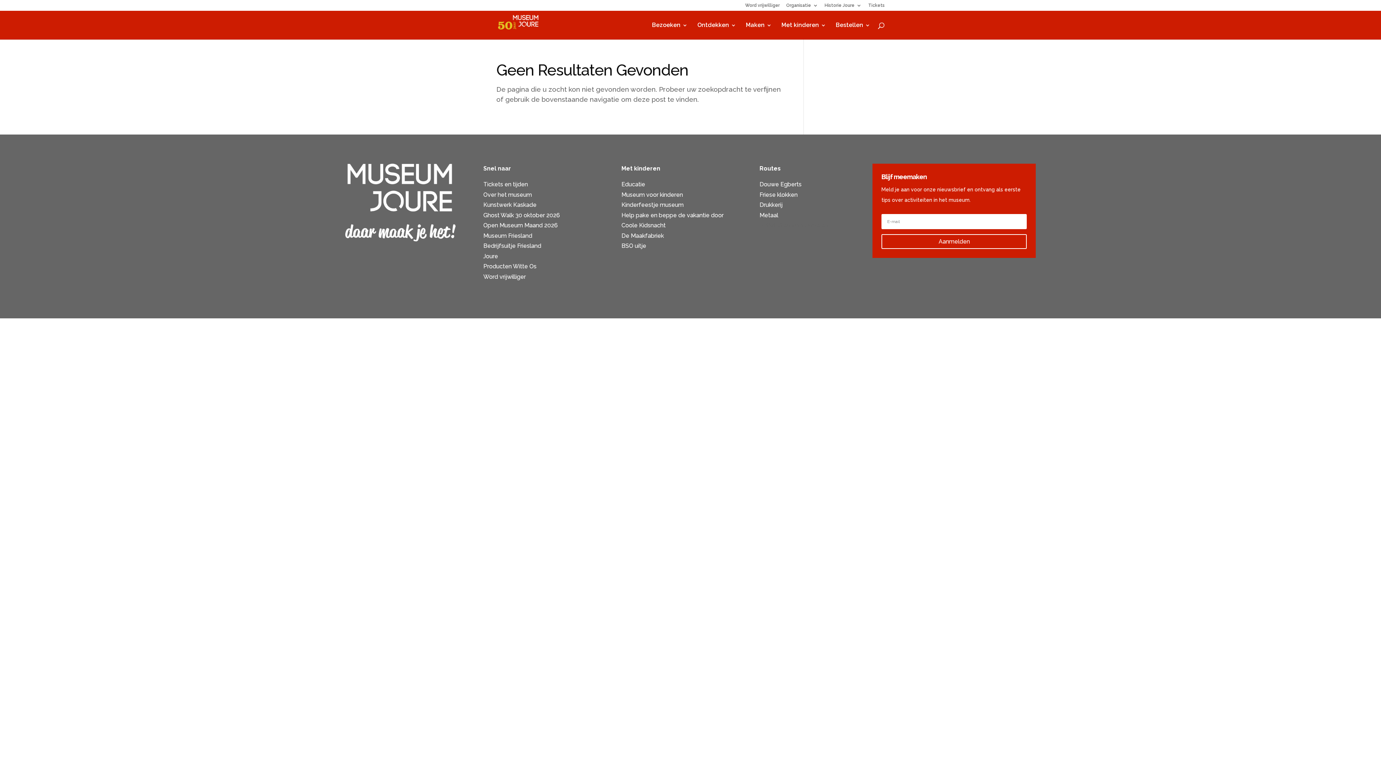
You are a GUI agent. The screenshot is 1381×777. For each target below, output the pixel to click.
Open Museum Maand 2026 (520, 225)
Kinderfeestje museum (652, 204)
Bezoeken (666, 25)
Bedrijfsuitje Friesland (512, 245)
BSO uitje (633, 245)
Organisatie (798, 5)
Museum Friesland (507, 235)
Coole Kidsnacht (643, 225)
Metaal (769, 215)
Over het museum (507, 194)
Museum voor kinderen (652, 194)
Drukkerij (771, 204)
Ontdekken (713, 25)
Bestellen (849, 25)
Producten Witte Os (510, 266)
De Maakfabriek (642, 235)
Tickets (876, 5)
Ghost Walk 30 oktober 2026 (521, 215)
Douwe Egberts (781, 184)
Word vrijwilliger (762, 5)
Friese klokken (779, 194)
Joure (490, 256)
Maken (755, 25)
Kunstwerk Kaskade (510, 204)
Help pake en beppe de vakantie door (672, 215)
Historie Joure (839, 5)
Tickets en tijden (505, 184)
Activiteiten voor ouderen (794, 225)
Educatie (633, 184)
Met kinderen (800, 25)
